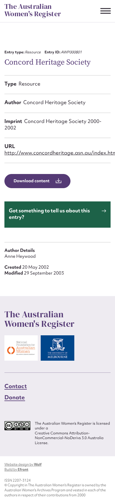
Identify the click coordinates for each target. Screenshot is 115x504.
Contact (15, 386)
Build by (16, 469)
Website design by (23, 464)
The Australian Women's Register (32, 10)
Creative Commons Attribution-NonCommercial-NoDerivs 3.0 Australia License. (69, 438)
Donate (14, 397)
